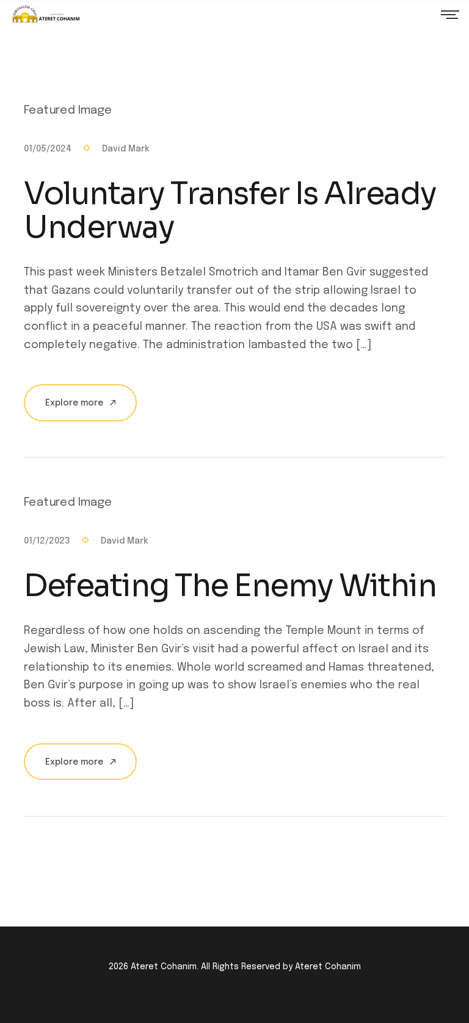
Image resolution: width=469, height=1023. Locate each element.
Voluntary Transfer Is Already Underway (230, 210)
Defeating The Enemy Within (230, 585)
